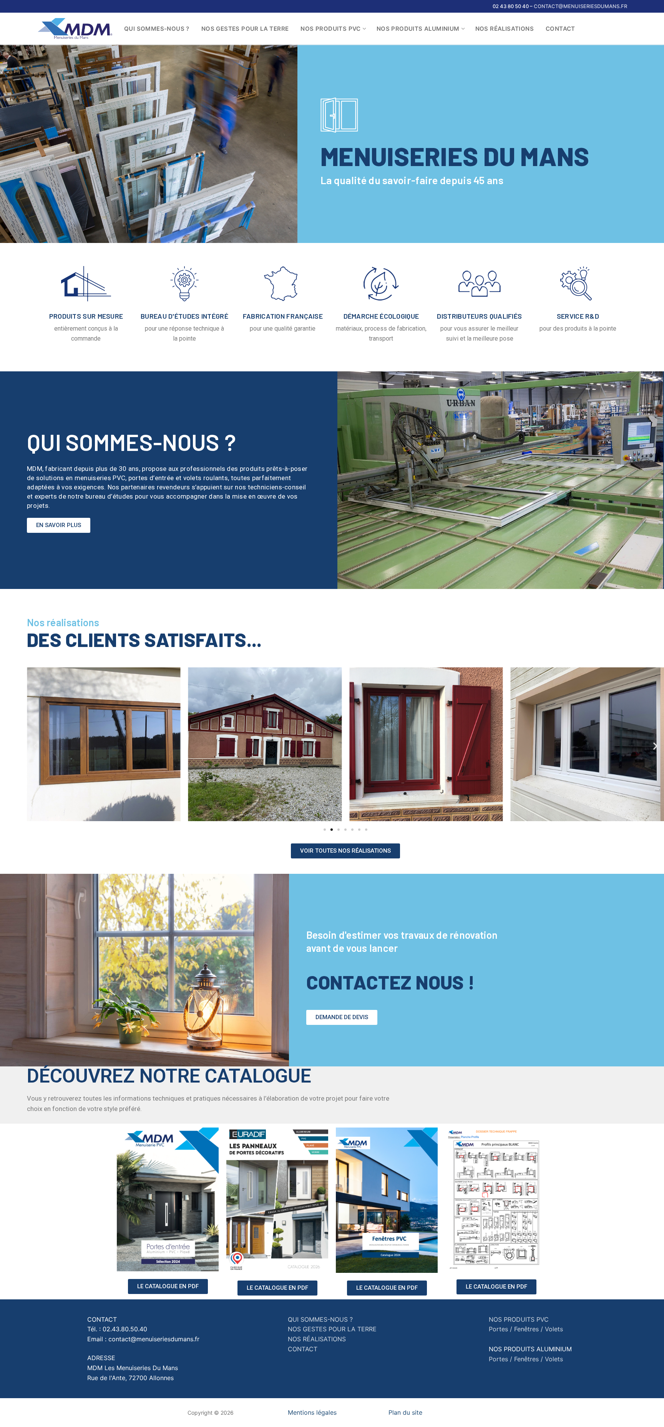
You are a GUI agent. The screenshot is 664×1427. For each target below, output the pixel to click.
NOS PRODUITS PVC (519, 1319)
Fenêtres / (528, 1329)
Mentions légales (312, 1412)
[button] (58, 525)
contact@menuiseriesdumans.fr (580, 6)
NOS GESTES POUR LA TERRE (332, 1329)
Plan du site (405, 1412)
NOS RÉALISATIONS (317, 1339)
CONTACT (302, 1349)
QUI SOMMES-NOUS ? (320, 1319)
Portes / (500, 1329)
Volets (554, 1329)
